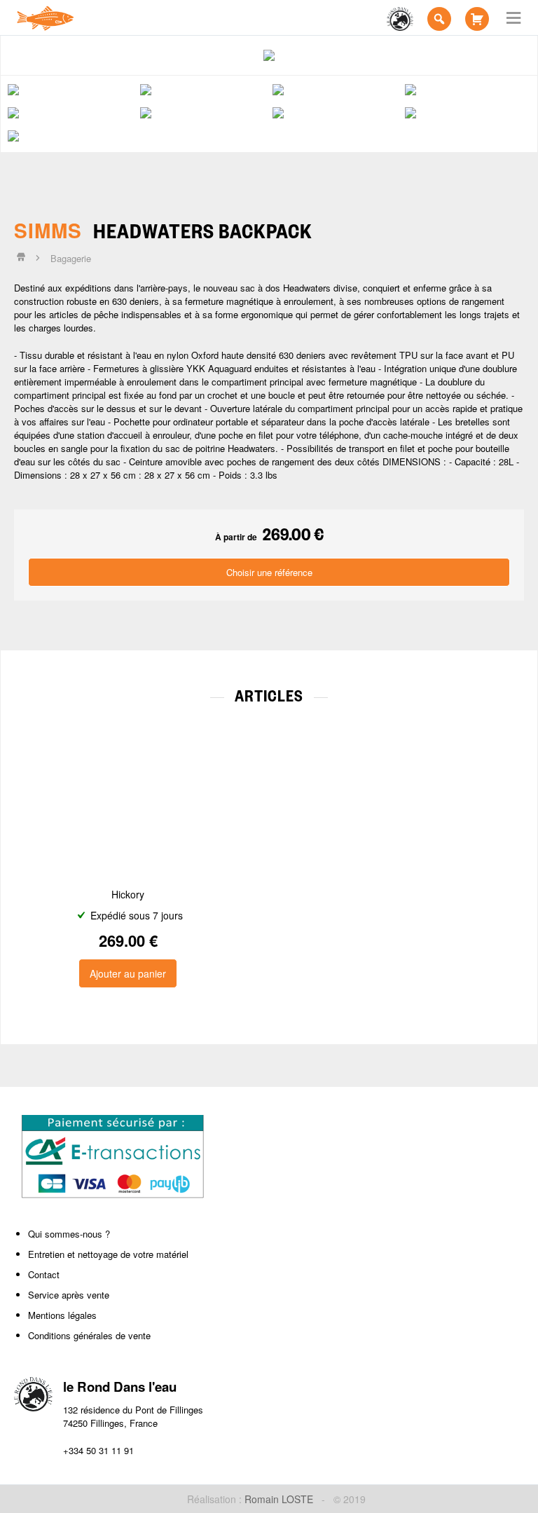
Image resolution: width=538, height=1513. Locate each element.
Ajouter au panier (128, 973)
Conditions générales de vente (89, 1335)
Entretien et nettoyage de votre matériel (108, 1254)
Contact (44, 1274)
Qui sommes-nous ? (69, 1233)
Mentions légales (62, 1315)
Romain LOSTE (278, 1499)
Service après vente (68, 1294)
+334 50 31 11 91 (98, 1450)
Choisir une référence (269, 572)
